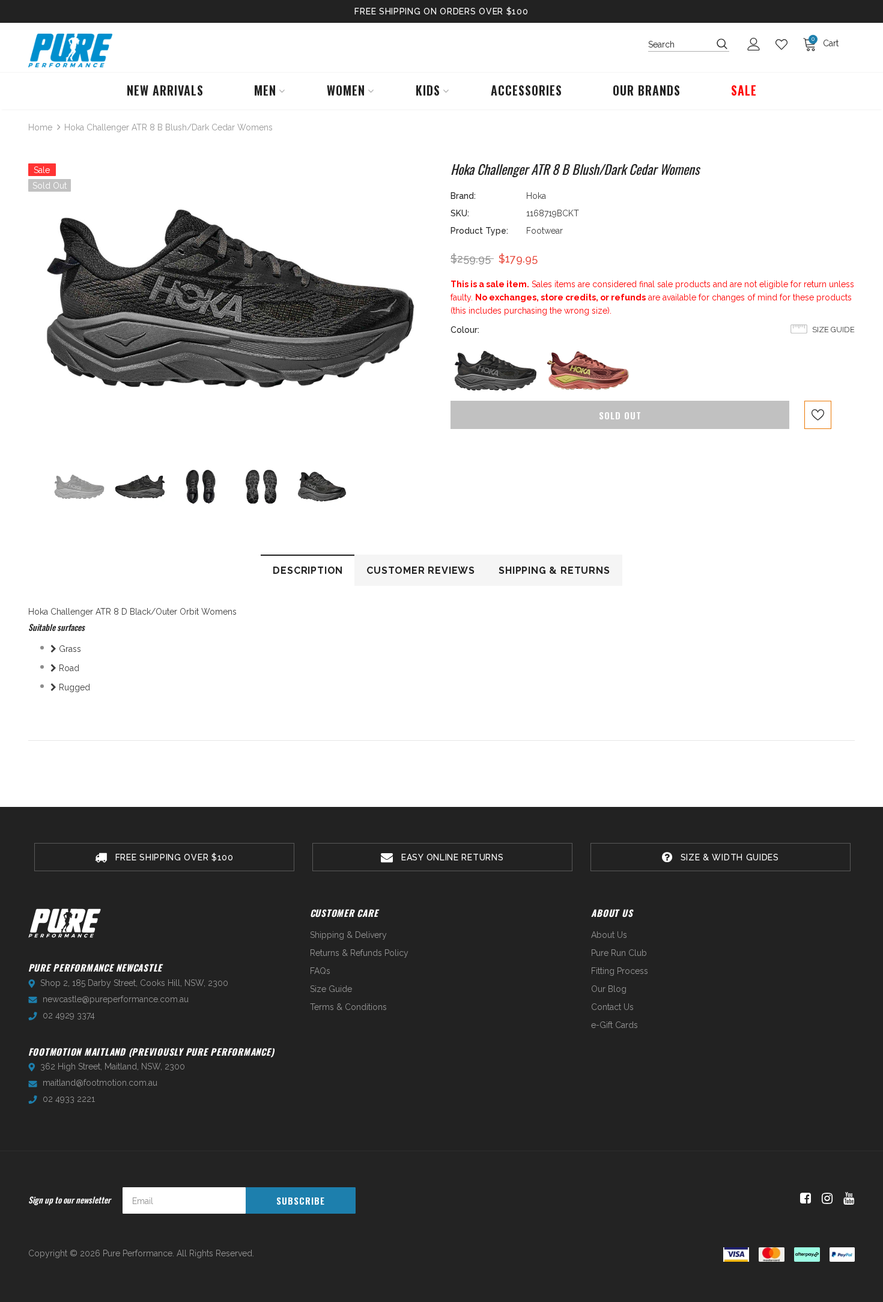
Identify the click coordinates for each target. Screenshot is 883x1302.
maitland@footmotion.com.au (100, 1083)
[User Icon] (756, 44)
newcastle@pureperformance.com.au (116, 999)
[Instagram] (825, 1198)
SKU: (460, 213)
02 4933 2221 (69, 1099)
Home (40, 127)
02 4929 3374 (69, 1015)
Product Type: (479, 231)
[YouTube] (846, 1198)
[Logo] (70, 50)
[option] (230, 298)
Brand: (463, 196)
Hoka (536, 196)
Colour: (465, 330)
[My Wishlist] (784, 44)
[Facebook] (803, 1198)
